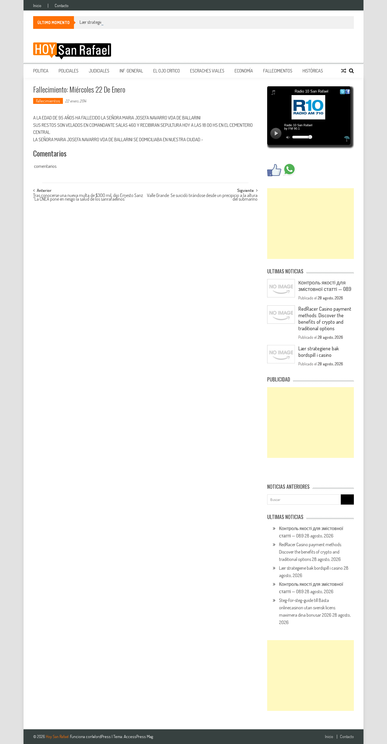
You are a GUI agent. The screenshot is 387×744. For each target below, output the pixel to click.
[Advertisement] (310, 223)
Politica (40, 71)
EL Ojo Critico (166, 71)
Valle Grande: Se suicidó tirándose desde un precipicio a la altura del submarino (202, 198)
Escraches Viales (207, 71)
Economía (244, 71)
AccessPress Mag (138, 736)
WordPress (102, 736)
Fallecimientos (277, 71)
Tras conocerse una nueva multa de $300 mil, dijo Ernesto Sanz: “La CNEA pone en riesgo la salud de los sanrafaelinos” (88, 198)
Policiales (68, 71)
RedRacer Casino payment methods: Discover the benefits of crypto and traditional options (324, 318)
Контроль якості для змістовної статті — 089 (324, 285)
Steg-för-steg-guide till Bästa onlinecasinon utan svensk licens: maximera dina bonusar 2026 (307, 607)
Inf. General (131, 71)
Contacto (62, 6)
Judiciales (99, 71)
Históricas (313, 71)
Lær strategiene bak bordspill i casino (111, 22)
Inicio (37, 6)
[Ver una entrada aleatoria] (343, 71)
